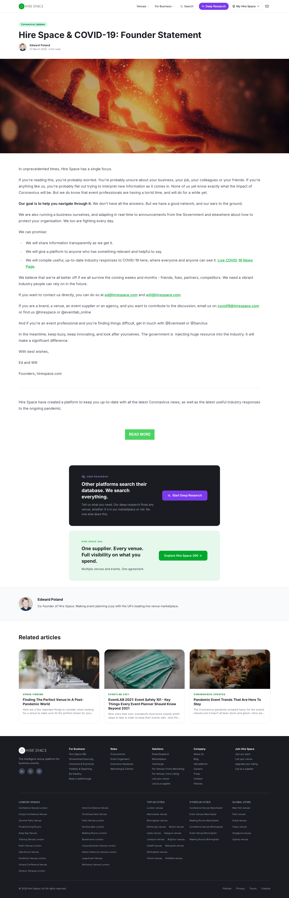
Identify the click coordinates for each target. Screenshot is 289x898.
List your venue (160, 778)
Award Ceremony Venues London (99, 852)
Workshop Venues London (96, 864)
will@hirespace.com (163, 295)
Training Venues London (31, 839)
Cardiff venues (154, 845)
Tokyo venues (239, 826)
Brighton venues (176, 839)
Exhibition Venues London (32, 858)
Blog (196, 759)
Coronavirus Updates (33, 24)
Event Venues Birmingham (203, 833)
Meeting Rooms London (94, 833)
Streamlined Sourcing (81, 759)
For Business (163, 6)
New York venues (241, 808)
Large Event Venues (92, 858)
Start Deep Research (187, 495)
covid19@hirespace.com (238, 306)
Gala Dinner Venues (29, 852)
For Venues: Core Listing (165, 773)
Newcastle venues (174, 845)
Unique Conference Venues (33, 814)
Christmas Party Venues (94, 814)
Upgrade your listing (246, 763)
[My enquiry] (267, 6)
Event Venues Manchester (203, 814)
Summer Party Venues (30, 820)
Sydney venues (240, 839)
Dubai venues (239, 820)
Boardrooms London (92, 839)
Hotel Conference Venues (95, 808)
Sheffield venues (173, 858)
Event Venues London (30, 845)
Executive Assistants (121, 763)
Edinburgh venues (156, 826)
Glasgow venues (172, 833)
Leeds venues (154, 833)
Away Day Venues (28, 833)
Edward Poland (40, 45)
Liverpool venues (156, 839)
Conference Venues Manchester (206, 808)
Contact (198, 778)
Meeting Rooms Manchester (204, 820)
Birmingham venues (157, 820)
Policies (198, 783)
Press (197, 773)
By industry (75, 773)
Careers (198, 768)
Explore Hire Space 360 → (183, 555)
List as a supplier (161, 783)
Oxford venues (154, 858)
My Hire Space (246, 6)
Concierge (158, 763)
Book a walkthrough (80, 778)
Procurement (117, 754)
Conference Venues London (33, 808)
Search (188, 6)
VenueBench (201, 763)
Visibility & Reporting (80, 768)
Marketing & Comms (121, 768)
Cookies (265, 888)
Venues (141, 6)
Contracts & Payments (81, 763)
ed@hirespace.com (121, 295)
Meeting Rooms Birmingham (204, 839)
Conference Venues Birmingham (206, 826)
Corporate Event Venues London (99, 845)
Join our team (242, 754)
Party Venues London (93, 820)
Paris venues (239, 814)
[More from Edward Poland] (23, 47)
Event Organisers (120, 759)
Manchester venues (157, 814)
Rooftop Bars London (93, 826)
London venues (155, 808)
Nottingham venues (157, 852)
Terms (253, 888)
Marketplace (159, 759)
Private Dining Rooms (30, 826)
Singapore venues (241, 833)
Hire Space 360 (77, 754)
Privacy (240, 888)
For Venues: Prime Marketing (168, 768)
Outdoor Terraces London (32, 870)
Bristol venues (176, 826)
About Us (199, 754)
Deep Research (216, 6)
